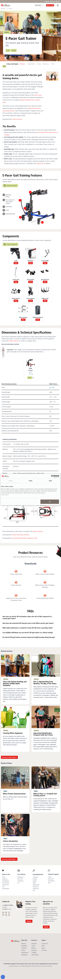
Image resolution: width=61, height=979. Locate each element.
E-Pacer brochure (17, 119)
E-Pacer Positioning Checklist (20, 535)
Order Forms (53, 1)
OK (50, 501)
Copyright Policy (43, 963)
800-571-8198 (50, 5)
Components (31, 64)
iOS (44, 163)
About (43, 948)
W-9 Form (44, 950)
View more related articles (9, 757)
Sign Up (46, 927)
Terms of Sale (35, 963)
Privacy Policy (20, 963)
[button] (3, 977)
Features (22, 64)
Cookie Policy (4, 494)
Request (29, 921)
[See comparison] (33, 378)
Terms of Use (28, 963)
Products (3, 8)
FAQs (52, 64)
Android (38, 163)
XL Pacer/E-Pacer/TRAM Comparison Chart (24, 538)
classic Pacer (37, 95)
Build (8, 50)
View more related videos (8, 859)
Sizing (39, 64)
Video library (35, 955)
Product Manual (13, 341)
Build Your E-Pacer (12, 185)
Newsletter (47, 1)
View (16, 263)
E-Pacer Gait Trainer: (13, 64)
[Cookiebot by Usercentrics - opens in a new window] (52, 476)
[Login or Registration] (57, 1)
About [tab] (50, 481)
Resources (46, 64)
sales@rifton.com (6, 909)
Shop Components (12, 244)
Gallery (14, 50)
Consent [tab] (10, 481)
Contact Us (45, 943)
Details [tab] (30, 481)
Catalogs (33, 952)
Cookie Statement (53, 963)
